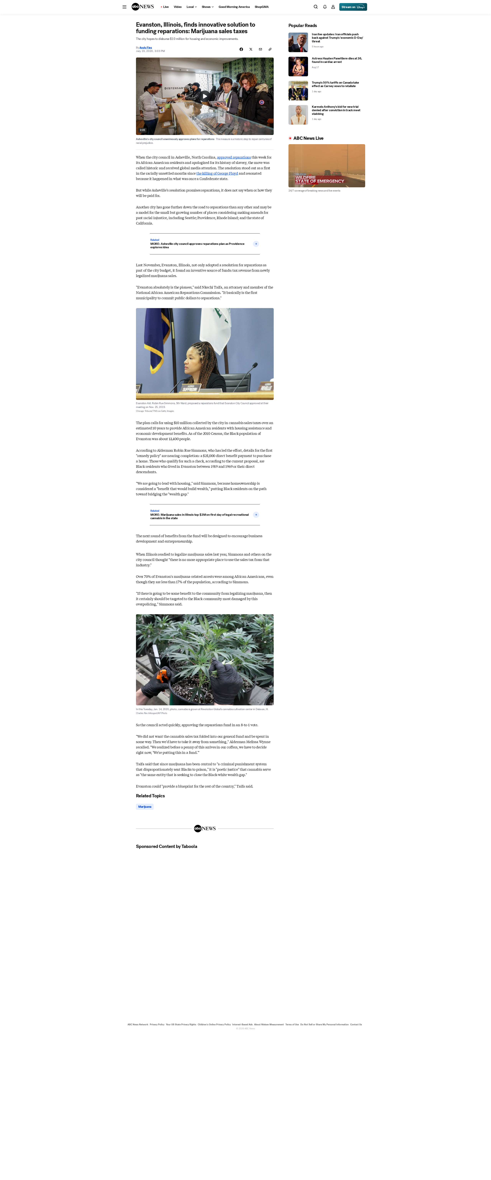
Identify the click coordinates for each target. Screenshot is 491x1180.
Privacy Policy (157, 1024)
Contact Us (356, 1024)
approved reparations (234, 157)
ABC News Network (138, 1024)
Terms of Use (292, 1024)
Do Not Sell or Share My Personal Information (324, 1024)
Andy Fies (145, 47)
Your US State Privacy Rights (181, 1024)
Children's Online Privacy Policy (214, 1024)
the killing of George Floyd (217, 173)
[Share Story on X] (251, 49)
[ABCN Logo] (143, 6)
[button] (124, 7)
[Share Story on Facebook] (241, 49)
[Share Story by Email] (260, 49)
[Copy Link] (270, 49)
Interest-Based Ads (242, 1024)
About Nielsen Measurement (269, 1024)
